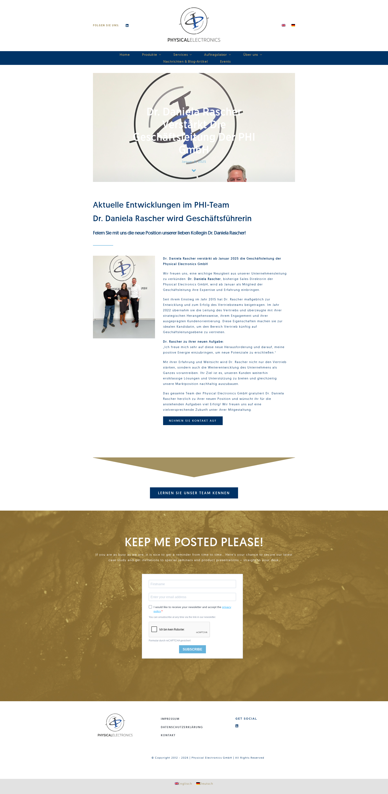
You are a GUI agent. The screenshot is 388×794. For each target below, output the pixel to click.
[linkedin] (127, 25)
